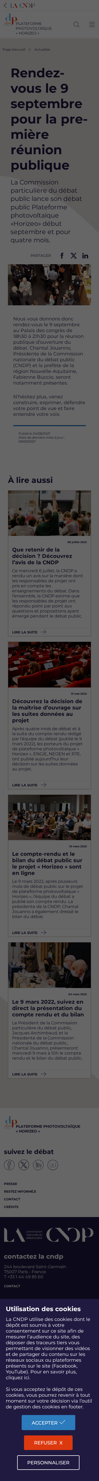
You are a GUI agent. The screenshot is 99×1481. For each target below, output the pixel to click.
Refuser (45, 1443)
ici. (27, 1378)
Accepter (45, 1423)
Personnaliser (48, 1463)
